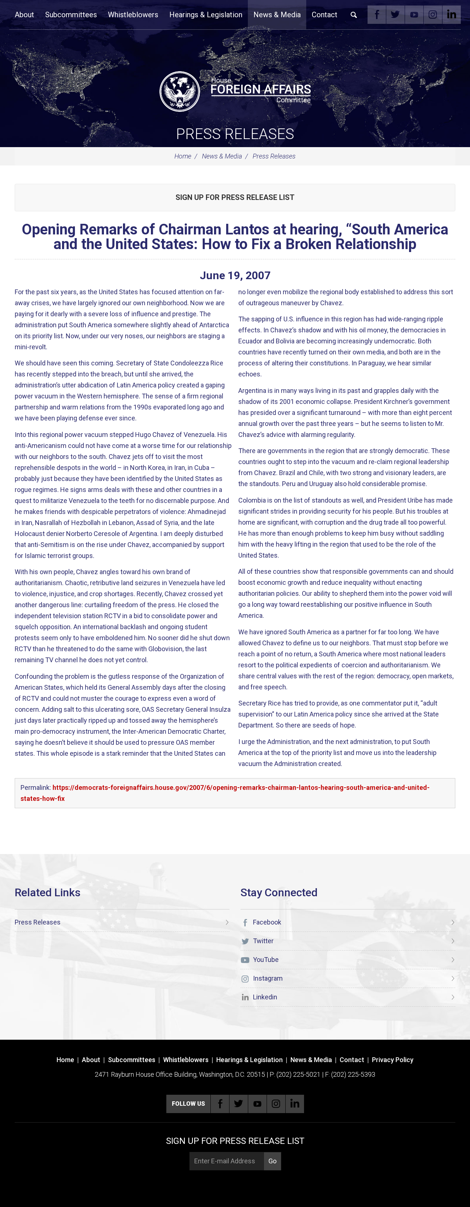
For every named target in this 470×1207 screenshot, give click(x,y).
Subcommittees (71, 14)
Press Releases (235, 134)
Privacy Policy (392, 1060)
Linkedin (451, 15)
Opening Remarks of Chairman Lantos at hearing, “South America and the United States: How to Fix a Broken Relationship (235, 237)
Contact (324, 14)
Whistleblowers (133, 14)
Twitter (395, 15)
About (24, 14)
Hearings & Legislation (205, 14)
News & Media (277, 14)
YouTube (414, 15)
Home (182, 156)
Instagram (433, 15)
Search (354, 14)
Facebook (377, 15)
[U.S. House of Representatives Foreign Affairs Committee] (235, 90)
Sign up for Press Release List (235, 197)
